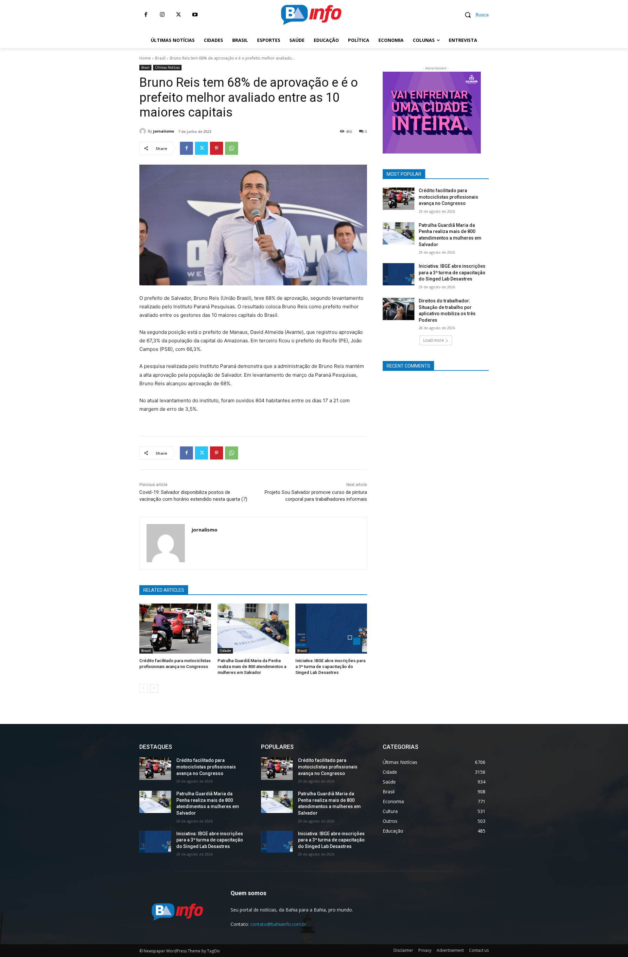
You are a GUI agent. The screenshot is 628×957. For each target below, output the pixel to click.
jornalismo (163, 131)
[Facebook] (145, 14)
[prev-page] (143, 688)
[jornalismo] (143, 131)
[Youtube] (194, 14)
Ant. (492, 111)
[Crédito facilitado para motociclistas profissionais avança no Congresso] (175, 629)
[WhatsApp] (231, 148)
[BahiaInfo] (311, 14)
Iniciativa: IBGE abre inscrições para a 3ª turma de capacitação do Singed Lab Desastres (330, 666)
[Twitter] (178, 14)
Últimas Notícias (167, 67)
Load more (433, 340)
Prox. (371, 111)
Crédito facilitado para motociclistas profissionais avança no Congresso (448, 197)
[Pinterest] (216, 148)
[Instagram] (162, 14)
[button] (474, 15)
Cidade (225, 650)
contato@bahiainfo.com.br (278, 924)
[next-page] (154, 688)
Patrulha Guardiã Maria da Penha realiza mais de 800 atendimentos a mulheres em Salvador (252, 666)
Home (145, 58)
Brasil (160, 58)
